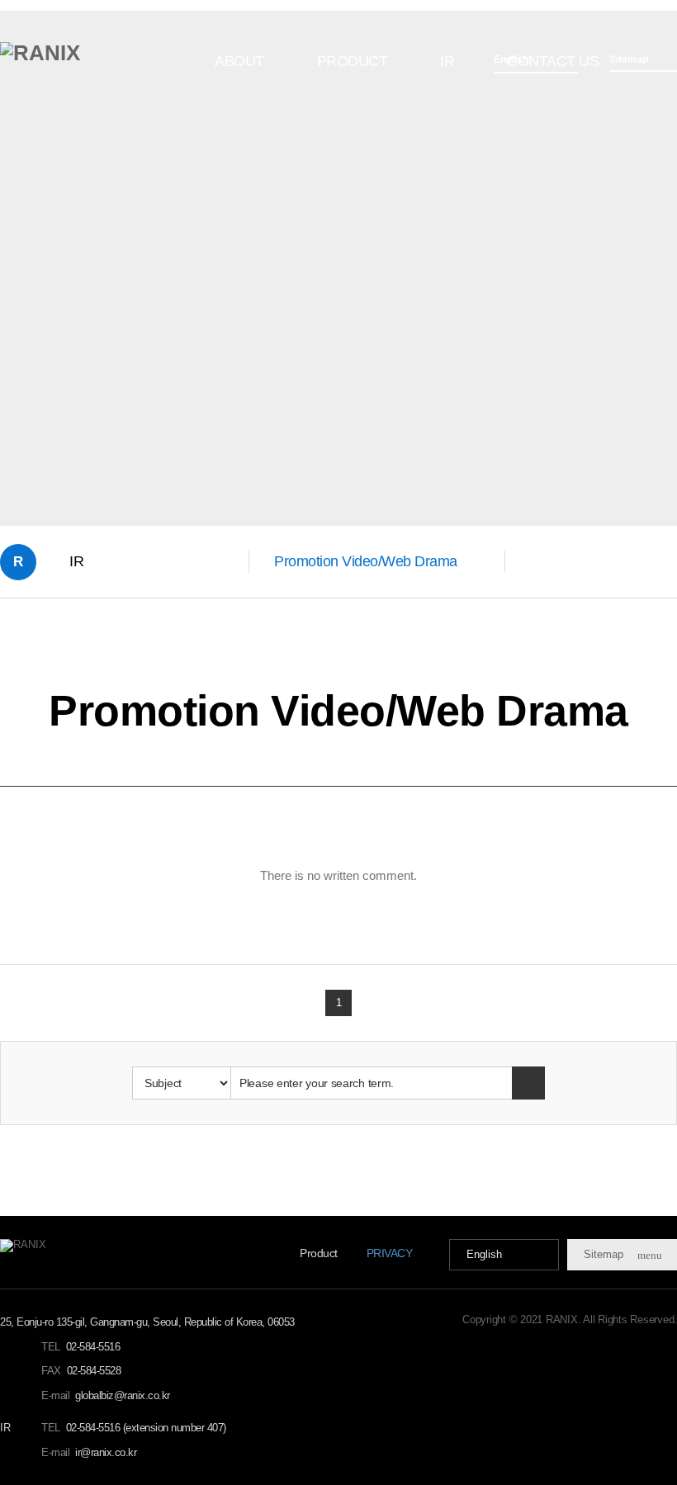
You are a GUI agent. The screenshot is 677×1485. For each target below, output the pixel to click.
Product (352, 61)
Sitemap (623, 1254)
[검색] (528, 1083)
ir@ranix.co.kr (105, 1452)
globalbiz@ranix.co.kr (122, 1395)
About (239, 61)
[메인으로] (40, 53)
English (484, 1254)
